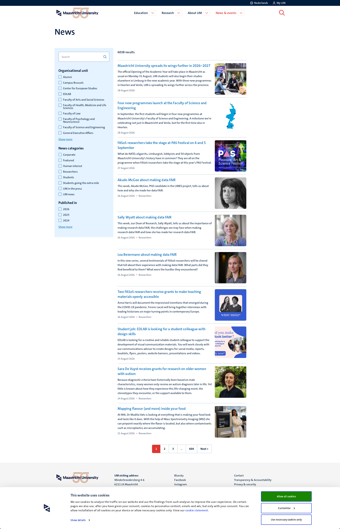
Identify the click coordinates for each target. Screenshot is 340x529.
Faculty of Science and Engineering (84, 127)
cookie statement (196, 510)
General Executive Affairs (78, 133)
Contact (239, 475)
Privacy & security (245, 484)
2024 (66, 220)
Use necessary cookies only (286, 519)
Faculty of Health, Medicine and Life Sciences (84, 106)
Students (68, 177)
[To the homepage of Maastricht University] (77, 13)
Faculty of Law (72, 113)
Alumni (67, 77)
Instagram (180, 484)
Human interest (72, 166)
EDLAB (67, 94)
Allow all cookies (286, 496)
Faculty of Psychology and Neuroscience (79, 120)
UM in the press (72, 188)
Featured (68, 160)
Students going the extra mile (81, 183)
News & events (226, 13)
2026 (66, 209)
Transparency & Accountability (252, 480)
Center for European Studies (80, 88)
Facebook (180, 480)
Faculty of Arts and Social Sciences (83, 99)
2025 (66, 214)
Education (141, 13)
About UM (195, 13)
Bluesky (179, 475)
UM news (69, 194)
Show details (78, 520)
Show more (65, 139)
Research (168, 13)
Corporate (69, 154)
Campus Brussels (73, 82)
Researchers (70, 171)
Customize (284, 508)
